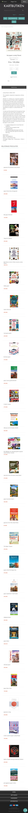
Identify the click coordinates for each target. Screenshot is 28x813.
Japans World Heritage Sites (10, 570)
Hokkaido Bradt (7, 617)
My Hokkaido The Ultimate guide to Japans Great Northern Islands (13, 452)
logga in (14, 14)
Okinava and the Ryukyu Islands (11, 428)
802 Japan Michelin (8, 214)
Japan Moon (6, 641)
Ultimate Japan (7, 664)
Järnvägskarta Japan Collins (10, 783)
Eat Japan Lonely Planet (8, 26)
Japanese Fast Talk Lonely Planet (11, 522)
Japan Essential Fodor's (9, 499)
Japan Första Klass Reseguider (10, 191)
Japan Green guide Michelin (10, 380)
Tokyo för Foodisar (8, 238)
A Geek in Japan (7, 404)
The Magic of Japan (8, 546)
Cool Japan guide (7, 333)
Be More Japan (7, 357)
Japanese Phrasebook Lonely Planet (12, 167)
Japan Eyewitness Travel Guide (11, 593)
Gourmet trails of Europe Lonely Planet (12, 475)
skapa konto (21, 14)
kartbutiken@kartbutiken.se (14, 808)
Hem (2, 26)
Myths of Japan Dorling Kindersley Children (13, 759)
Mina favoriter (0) (13, 18)
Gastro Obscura (7, 309)
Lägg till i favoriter (13, 76)
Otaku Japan (6, 286)
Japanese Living (7, 712)
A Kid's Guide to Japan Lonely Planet (12, 735)
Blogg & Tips (13, 1)
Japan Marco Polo (8, 688)
